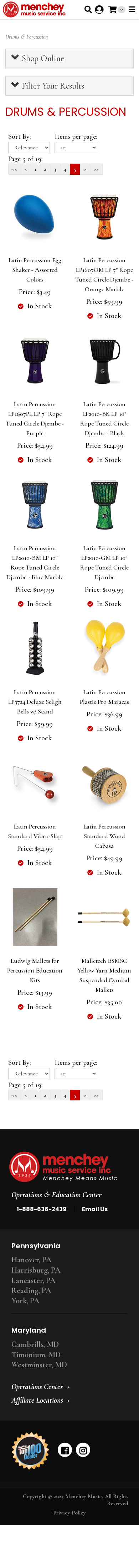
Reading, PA (31, 1290)
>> (96, 169)
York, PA (25, 1300)
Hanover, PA (31, 1259)
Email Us (95, 1209)
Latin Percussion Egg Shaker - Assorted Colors (35, 269)
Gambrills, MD (35, 1344)
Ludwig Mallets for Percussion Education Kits (34, 970)
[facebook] (65, 1450)
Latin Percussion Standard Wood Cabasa (104, 836)
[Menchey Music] (67, 1166)
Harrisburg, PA (36, 1270)
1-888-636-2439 (42, 1209)
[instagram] (83, 1450)
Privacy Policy (69, 1512)
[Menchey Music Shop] (35, 9)
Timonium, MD (36, 1354)
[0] (112, 9)
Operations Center (37, 1386)
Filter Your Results (52, 86)
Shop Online (42, 58)
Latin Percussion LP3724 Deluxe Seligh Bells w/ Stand (35, 701)
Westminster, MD (39, 1364)
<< (14, 169)
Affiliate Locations (37, 1400)
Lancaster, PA (33, 1280)
